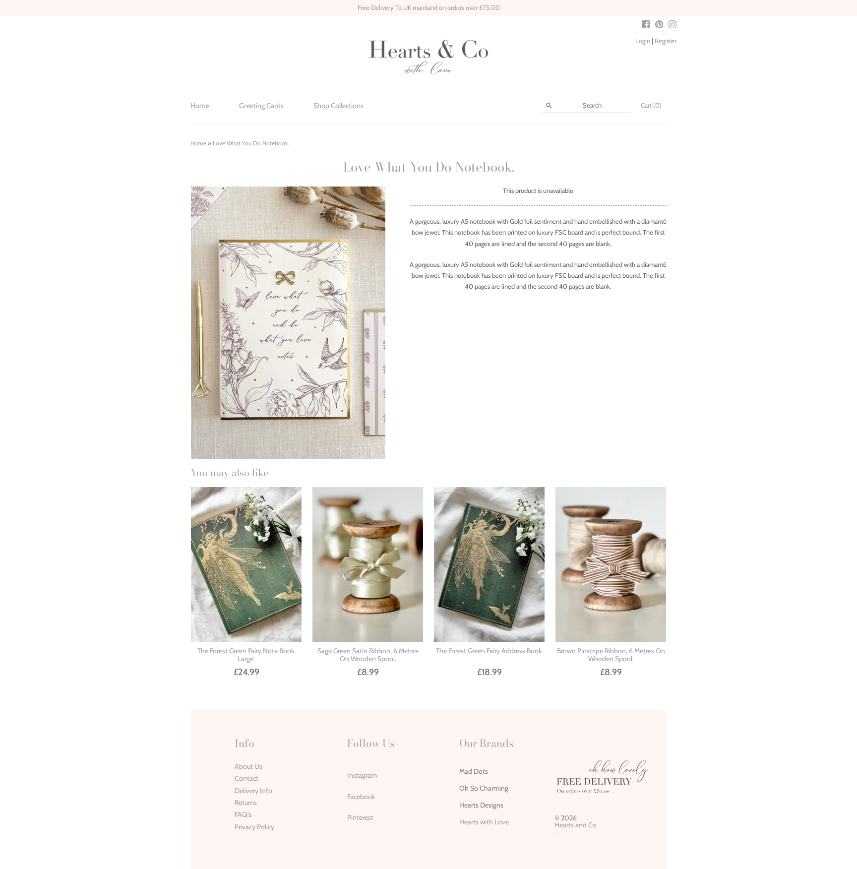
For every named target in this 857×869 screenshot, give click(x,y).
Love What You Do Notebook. (251, 143)
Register (665, 41)
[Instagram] (672, 25)
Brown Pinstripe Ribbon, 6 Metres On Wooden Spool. (611, 654)
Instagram (362, 775)
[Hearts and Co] (428, 56)
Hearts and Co (575, 824)
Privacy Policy (254, 826)
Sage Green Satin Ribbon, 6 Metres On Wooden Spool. (368, 654)
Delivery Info (253, 790)
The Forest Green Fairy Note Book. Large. (246, 654)
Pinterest (360, 817)
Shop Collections (338, 105)
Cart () (651, 105)
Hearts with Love (484, 821)
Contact (246, 778)
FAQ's (243, 814)
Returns (246, 802)
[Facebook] (646, 25)
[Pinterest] (659, 25)
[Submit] (549, 106)
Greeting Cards (261, 105)
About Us (248, 766)
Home (199, 105)
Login (642, 41)
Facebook (361, 796)
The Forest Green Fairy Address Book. (489, 650)
